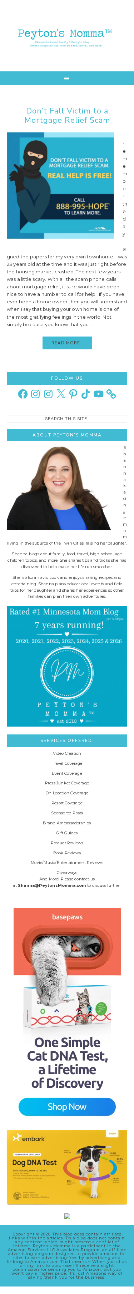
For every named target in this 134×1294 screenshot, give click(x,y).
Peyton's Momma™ (67, 35)
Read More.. (67, 343)
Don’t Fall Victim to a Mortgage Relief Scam (67, 116)
